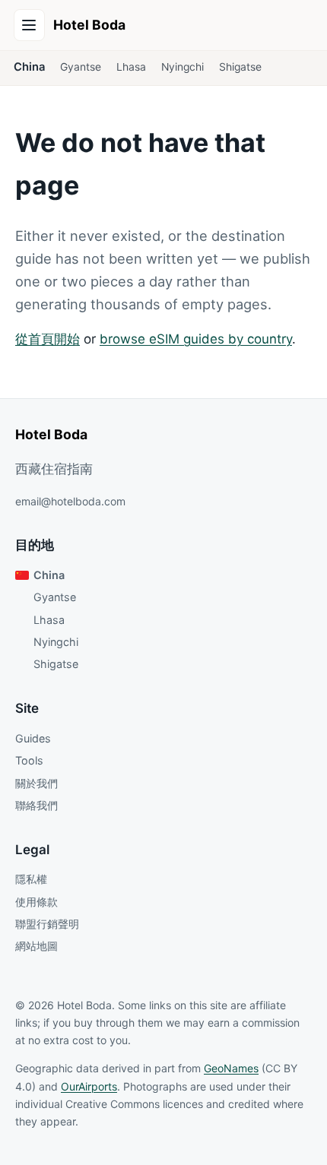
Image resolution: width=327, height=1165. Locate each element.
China (29, 67)
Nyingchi (182, 67)
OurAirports (89, 1086)
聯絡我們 (36, 805)
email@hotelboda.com (70, 501)
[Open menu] (30, 25)
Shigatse (240, 67)
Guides (33, 738)
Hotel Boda (89, 25)
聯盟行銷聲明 (47, 923)
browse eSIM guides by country (196, 339)
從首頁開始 (47, 339)
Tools (29, 760)
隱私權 (31, 878)
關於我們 (36, 783)
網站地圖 (36, 945)
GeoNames (231, 1068)
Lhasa (131, 67)
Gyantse (80, 67)
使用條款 (36, 901)
